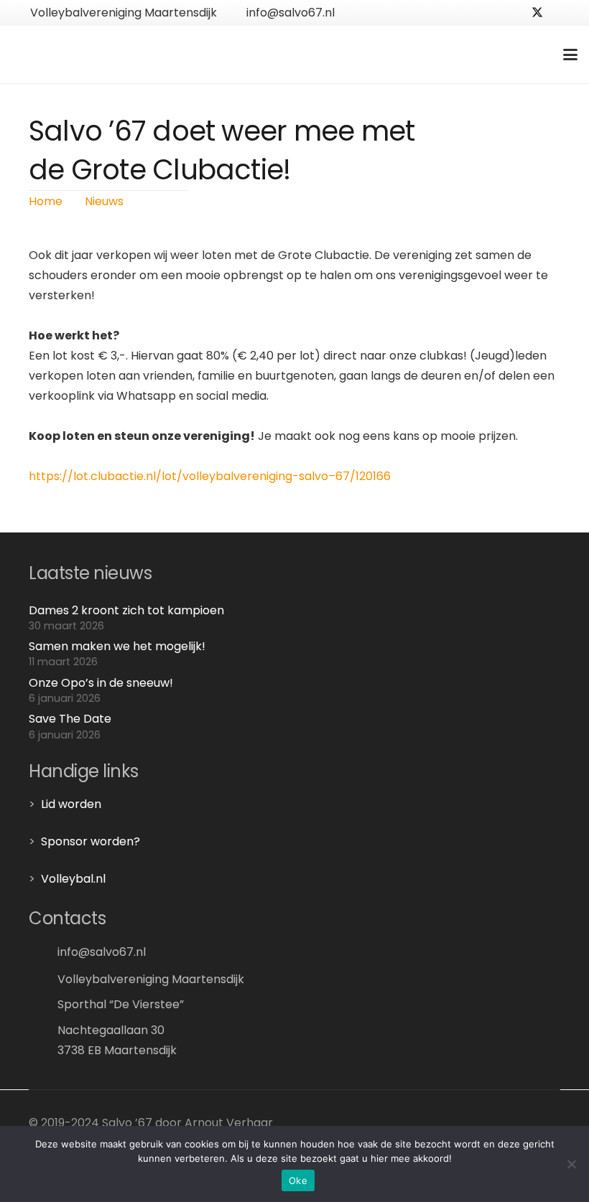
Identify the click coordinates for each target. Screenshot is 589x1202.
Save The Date (70, 718)
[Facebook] (514, 12)
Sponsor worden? (90, 841)
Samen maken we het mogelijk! (117, 646)
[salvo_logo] (101, 54)
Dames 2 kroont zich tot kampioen (126, 610)
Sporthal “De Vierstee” (120, 1004)
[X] (537, 12)
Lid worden (71, 804)
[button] (570, 54)
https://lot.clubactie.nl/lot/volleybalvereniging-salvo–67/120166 (210, 476)
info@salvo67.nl (101, 952)
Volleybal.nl (73, 878)
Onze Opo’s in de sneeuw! (101, 683)
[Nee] (571, 1164)
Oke (298, 1180)
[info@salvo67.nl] (43, 952)
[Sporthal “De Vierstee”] (43, 1003)
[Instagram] (560, 12)
